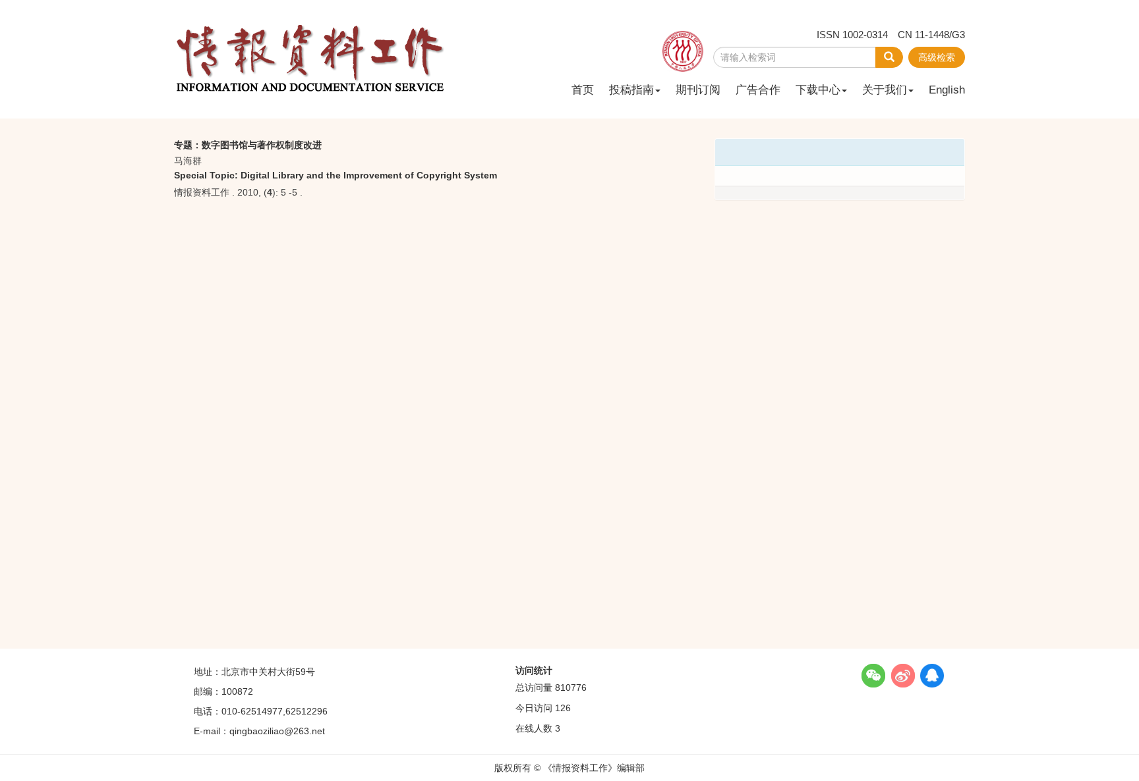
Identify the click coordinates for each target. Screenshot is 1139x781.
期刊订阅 (698, 90)
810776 (571, 687)
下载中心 (818, 90)
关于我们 (884, 90)
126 (563, 708)
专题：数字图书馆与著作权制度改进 (248, 145)
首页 (582, 90)
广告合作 (758, 90)
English (947, 90)
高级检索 (936, 57)
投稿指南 (631, 90)
